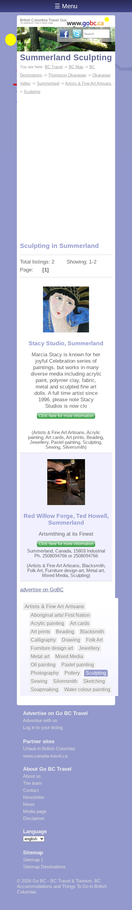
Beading (65, 631)
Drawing (71, 639)
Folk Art (94, 639)
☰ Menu (66, 6)
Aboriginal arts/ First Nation (60, 615)
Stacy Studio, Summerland (66, 343)
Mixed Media (69, 656)
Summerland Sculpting (66, 57)
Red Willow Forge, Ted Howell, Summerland (66, 519)
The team (32, 783)
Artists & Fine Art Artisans (88, 83)
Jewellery (89, 648)
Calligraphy (43, 639)
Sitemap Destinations (44, 866)
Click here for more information (66, 416)
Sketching (94, 681)
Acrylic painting (47, 623)
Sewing (39, 681)
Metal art (40, 656)
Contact (31, 790)
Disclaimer (34, 818)
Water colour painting (87, 689)
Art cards (79, 623)
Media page (34, 811)
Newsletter (34, 797)
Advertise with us (40, 720)
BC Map (76, 67)
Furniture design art (52, 648)
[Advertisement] (66, 164)
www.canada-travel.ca (45, 755)
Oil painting (43, 664)
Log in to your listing (43, 727)
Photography (45, 673)
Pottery (72, 673)
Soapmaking (44, 689)
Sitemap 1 (33, 859)
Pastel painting (77, 664)
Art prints (40, 631)
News (29, 804)
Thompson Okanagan (67, 75)
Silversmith (65, 681)
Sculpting (32, 91)
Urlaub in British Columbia (49, 748)
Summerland (48, 83)
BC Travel (54, 67)
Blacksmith (92, 631)
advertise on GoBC (42, 589)
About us (32, 776)
